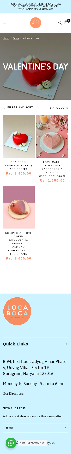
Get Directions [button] (13, 393)
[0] (65, 23)
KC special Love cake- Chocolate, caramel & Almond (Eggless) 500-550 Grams (18, 244)
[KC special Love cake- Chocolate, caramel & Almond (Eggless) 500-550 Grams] (19, 207)
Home (6, 38)
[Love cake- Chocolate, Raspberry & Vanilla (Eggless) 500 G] (52, 136)
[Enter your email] (64, 427)
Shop (16, 38)
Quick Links (15, 344)
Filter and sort (20, 107)
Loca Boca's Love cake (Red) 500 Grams (18, 166)
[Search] (60, 23)
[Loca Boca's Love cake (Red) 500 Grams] (19, 136)
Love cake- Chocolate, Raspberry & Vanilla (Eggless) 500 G (52, 169)
